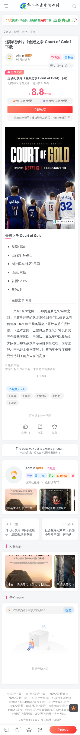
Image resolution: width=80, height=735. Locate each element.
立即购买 (40, 109)
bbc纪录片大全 (59, 694)
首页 (8, 31)
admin (20, 55)
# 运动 (12, 402)
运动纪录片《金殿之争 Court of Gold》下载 (39, 44)
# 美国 (26, 396)
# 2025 (57, 396)
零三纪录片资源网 (51, 719)
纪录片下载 (14, 694)
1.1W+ (41, 475)
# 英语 (12, 396)
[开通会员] (73, 708)
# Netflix (41, 396)
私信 (70, 57)
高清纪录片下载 (35, 694)
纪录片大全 (20, 31)
